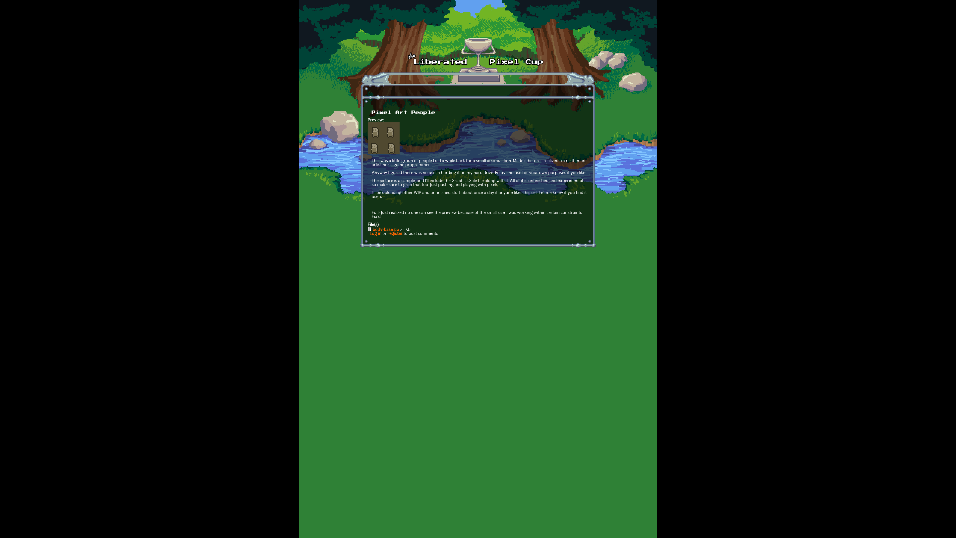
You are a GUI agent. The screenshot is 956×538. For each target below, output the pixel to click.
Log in (375, 234)
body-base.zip (386, 230)
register (395, 234)
